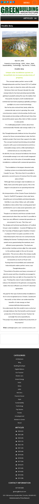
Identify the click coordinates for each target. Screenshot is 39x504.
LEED (19, 389)
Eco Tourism (19, 372)
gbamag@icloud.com (19, 491)
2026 (19, 431)
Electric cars (19, 376)
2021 (19, 448)
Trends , (33, 65)
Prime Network (25, 498)
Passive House (19, 396)
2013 (19, 475)
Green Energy (19, 379)
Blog (19, 362)
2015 (19, 468)
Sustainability (19, 403)
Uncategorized (19, 416)
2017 (19, 461)
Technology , (17, 65)
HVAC (19, 382)
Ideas (19, 386)
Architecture (19, 359)
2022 (19, 445)
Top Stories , (26, 65)
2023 (19, 441)
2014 (19, 471)
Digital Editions (19, 369)
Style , (33, 63)
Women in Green (19, 419)
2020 (19, 451)
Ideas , (28, 63)
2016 (19, 465)
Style (19, 399)
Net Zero (19, 393)
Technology (19, 406)
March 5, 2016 (19, 61)
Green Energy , (16, 63)
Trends (19, 413)
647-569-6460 (19, 488)
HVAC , (23, 63)
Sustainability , (7, 65)
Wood (19, 423)
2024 (19, 438)
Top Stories (19, 409)
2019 (19, 455)
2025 (19, 434)
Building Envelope (19, 366)
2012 (19, 478)
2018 (19, 458)
